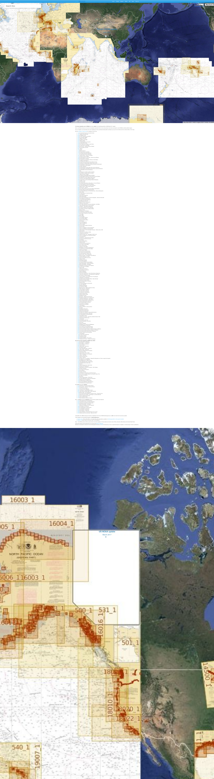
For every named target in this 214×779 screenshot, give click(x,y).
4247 (78, 178)
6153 (78, 277)
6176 (78, 285)
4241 (78, 174)
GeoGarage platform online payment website (116, 419)
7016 (78, 360)
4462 (78, 185)
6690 (78, 330)
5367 (78, 203)
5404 (78, 204)
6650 (78, 412)
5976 (78, 253)
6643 (78, 326)
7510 (78, 378)
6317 (78, 303)
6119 (78, 271)
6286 (78, 295)
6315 (78, 301)
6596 (78, 325)
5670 (78, 219)
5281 (78, 198)
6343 (78, 308)
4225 (78, 163)
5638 (78, 215)
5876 (78, 237)
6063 (78, 258)
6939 (78, 357)
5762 (78, 230)
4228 (78, 166)
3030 (78, 138)
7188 (78, 335)
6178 (78, 286)
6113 (78, 269)
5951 (78, 248)
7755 (78, 382)
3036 (78, 139)
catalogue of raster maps (82, 131)
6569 (78, 342)
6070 (78, 261)
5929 (78, 242)
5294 (78, 199)
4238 (78, 170)
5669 (78, 218)
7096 (78, 392)
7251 (78, 369)
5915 (78, 240)
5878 (78, 238)
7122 (78, 393)
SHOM (101, 424)
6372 (78, 314)
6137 (78, 274)
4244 (78, 176)
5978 (78, 254)
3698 (78, 146)
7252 (78, 370)
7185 (78, 334)
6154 (78, 278)
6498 (78, 322)
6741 (78, 333)
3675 (78, 400)
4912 (78, 192)
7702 (78, 380)
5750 (78, 228)
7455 (78, 338)
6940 (78, 358)
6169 (78, 282)
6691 (78, 331)
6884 (78, 349)
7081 (78, 362)
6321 (78, 305)
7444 (78, 375)
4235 (78, 167)
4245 (78, 177)
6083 (78, 266)
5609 (78, 401)
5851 (78, 234)
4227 (78, 165)
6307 (78, 298)
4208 (78, 158)
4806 (78, 187)
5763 (78, 232)
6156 (78, 281)
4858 (78, 189)
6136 (78, 273)
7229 (78, 368)
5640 (78, 216)
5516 (78, 213)
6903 (78, 351)
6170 (78, 283)
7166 (78, 365)
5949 (78, 247)
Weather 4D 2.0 (80, 419)
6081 (78, 265)
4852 (78, 188)
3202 (78, 143)
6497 (78, 321)
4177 (78, 154)
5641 (78, 217)
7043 (78, 361)
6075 (78, 262)
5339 (78, 200)
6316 (78, 302)
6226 (78, 291)
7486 (78, 377)
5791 (78, 233)
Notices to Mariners (99, 423)
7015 (78, 359)
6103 (78, 267)
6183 (78, 287)
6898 (78, 350)
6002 (78, 402)
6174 (78, 284)
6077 (78, 263)
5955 (78, 249)
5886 (78, 239)
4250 (78, 179)
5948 (78, 246)
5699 (78, 225)
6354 (78, 313)
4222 (78, 161)
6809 (78, 346)
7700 (78, 379)
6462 (78, 320)
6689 (78, 328)
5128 (78, 195)
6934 (78, 353)
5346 (78, 202)
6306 (78, 297)
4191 (78, 156)
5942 (78, 245)
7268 (78, 337)
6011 (78, 256)
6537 (78, 408)
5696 (78, 222)
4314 (78, 180)
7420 (78, 396)
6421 (78, 316)
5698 (78, 224)
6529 (78, 407)
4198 (78, 157)
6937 (78, 355)
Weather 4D (79, 420)
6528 (78, 406)
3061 (78, 141)
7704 (78, 381)
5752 (78, 229)
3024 (78, 136)
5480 (78, 209)
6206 (78, 289)
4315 (78, 181)
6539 (78, 323)
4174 (78, 153)
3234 (78, 144)
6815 (78, 348)
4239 (78, 171)
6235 (78, 294)
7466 (78, 376)
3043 (78, 140)
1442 (78, 133)
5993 (78, 255)
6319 (78, 304)
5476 (78, 208)
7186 (78, 366)
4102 (78, 149)
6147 (78, 276)
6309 (78, 299)
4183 (78, 155)
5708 (78, 226)
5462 (78, 207)
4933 (78, 193)
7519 (78, 397)
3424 (78, 145)
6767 (78, 389)
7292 (78, 374)
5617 (78, 214)
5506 (78, 212)
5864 (78, 235)
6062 (78, 257)
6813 (78, 347)
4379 (78, 183)
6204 (78, 288)
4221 (78, 160)
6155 (78, 279)
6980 (78, 390)
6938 (78, 356)
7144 (78, 394)
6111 (78, 268)
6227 (78, 292)
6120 (78, 272)
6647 (78, 409)
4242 (78, 175)
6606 (78, 345)
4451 (78, 184)
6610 (78, 385)
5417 (78, 205)
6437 (78, 317)
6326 (78, 307)
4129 (78, 151)
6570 (78, 343)
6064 (78, 259)
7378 (78, 395)
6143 (78, 275)
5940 (78, 244)
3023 (78, 135)
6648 (78, 410)
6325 (78, 306)
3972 (78, 147)
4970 (78, 194)
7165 (78, 363)
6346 (78, 311)
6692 (78, 332)
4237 (78, 169)
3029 (78, 137)
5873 (78, 236)
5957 (78, 251)
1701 (78, 134)
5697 (78, 223)
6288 (78, 296)
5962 (78, 252)
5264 (78, 197)
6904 (78, 352)
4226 (78, 164)
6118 (78, 341)
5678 (78, 220)
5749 (78, 227)
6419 (78, 315)
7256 (78, 371)
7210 (78, 367)
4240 (78, 173)
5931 (78, 243)
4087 (78, 148)
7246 (78, 336)
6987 (78, 391)
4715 (78, 186)
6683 (78, 386)
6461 (78, 318)
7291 (78, 372)
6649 (78, 411)
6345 (78, 309)
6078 (78, 264)
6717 (78, 387)
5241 (78, 196)
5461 (78, 206)
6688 (78, 327)
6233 (78, 293)
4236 (78, 168)
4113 (78, 150)
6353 (78, 312)
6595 (78, 324)
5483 (78, 210)
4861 (78, 190)
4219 (78, 159)
